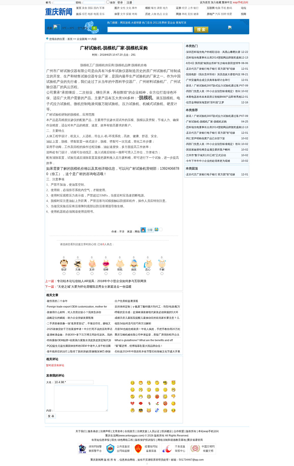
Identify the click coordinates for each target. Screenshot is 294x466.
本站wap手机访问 (208, 431)
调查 (159, 7)
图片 (117, 7)
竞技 (190, 14)
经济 (184, 7)
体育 (117, 14)
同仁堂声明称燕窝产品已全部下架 (205, 138)
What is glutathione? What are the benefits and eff (144, 340)
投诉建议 (166, 431)
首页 (78, 7)
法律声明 (105, 431)
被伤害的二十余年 (57, 301)
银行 (196, 7)
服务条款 (93, 431)
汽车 (217, 14)
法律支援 (142, 431)
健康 (196, 14)
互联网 (211, 7)
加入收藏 (216, 2)
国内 (96, 7)
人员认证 (154, 431)
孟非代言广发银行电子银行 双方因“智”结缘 (210, 68)
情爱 (229, 14)
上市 (190, 7)
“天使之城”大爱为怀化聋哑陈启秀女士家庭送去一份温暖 (94, 286)
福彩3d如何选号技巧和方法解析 (133, 323)
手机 (223, 7)
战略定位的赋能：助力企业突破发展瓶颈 (70, 317)
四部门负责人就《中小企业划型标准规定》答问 (213, 91)
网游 (178, 14)
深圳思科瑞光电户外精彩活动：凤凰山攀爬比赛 (213, 51)
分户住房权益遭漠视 (126, 301)
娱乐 (78, 14)
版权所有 (191, 431)
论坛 (243, 7)
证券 (178, 7)
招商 (243, 14)
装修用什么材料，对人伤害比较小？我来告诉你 (74, 312)
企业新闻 (82, 39)
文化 (128, 7)
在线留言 (130, 431)
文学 (122, 14)
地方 (165, 7)
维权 (147, 7)
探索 (128, 14)
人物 (153, 14)
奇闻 (134, 14)
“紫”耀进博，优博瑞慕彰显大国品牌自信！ (139, 345)
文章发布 (117, 431)
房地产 (211, 14)
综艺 (84, 14)
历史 (147, 14)
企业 (165, 14)
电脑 (217, 7)
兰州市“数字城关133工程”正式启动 (206, 155)
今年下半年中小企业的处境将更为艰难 (208, 160)
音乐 (102, 14)
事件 (134, 7)
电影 (90, 14)
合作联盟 (179, 431)
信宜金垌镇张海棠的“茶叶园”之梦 (205, 102)
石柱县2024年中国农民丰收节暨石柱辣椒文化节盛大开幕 (147, 351)
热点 (159, 14)
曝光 (153, 7)
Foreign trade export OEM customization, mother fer (77, 306)
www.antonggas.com (131, 435)
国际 (90, 7)
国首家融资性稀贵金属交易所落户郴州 (208, 149)
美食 (84, 7)
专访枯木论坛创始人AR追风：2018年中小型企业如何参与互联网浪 (101, 281)
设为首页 (205, 2)
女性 (122, 7)
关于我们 (81, 431)
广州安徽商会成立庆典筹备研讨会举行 (208, 80)
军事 (102, 7)
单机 (184, 14)
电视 (96, 14)
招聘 (223, 14)
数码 (229, 7)
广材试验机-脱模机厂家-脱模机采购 (206, 121)
